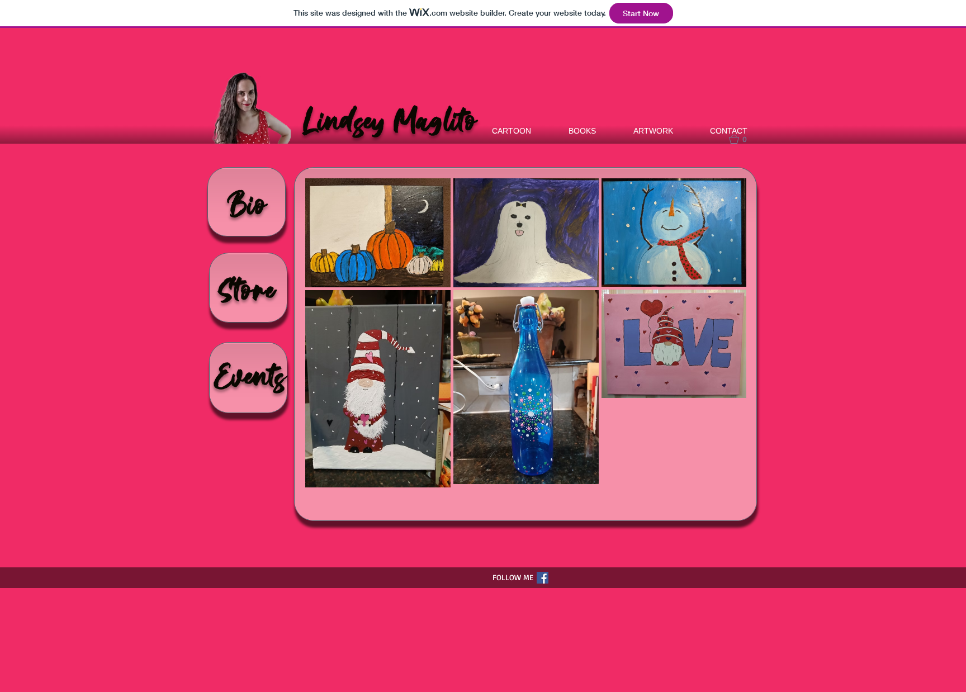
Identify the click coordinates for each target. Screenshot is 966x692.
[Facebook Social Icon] (542, 578)
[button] (743, 139)
